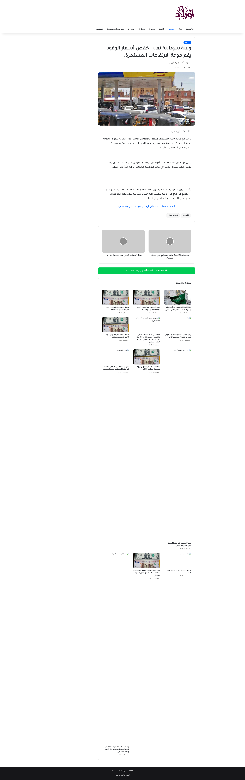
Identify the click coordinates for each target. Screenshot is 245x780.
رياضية (162, 29)
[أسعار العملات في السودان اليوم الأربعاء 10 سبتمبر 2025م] (115, 297)
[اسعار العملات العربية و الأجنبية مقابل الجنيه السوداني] (177, 445)
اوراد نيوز (187, 68)
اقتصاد (172, 29)
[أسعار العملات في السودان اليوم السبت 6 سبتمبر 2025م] (146, 356)
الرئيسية (189, 29)
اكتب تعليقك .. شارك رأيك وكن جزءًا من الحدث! (146, 271)
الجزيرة (185, 216)
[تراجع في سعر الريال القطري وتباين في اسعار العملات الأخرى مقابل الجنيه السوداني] (146, 560)
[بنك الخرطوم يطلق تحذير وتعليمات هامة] (177, 560)
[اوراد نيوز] (184, 12)
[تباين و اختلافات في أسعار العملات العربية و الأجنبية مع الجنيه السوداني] (115, 356)
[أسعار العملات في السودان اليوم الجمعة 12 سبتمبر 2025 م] (146, 297)
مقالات (142, 29)
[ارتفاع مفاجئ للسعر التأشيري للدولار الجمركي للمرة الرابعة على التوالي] (177, 324)
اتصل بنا (131, 29)
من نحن (99, 29)
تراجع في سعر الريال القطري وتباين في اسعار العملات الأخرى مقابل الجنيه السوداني (146, 573)
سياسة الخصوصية (115, 29)
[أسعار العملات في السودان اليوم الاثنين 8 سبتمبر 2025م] (115, 324)
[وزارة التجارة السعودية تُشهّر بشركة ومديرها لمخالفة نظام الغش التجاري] (177, 297)
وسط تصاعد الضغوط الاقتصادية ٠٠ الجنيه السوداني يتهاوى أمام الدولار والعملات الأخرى (116, 749)
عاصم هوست (120, 775)
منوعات (152, 29)
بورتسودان (172, 216)
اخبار (180, 29)
